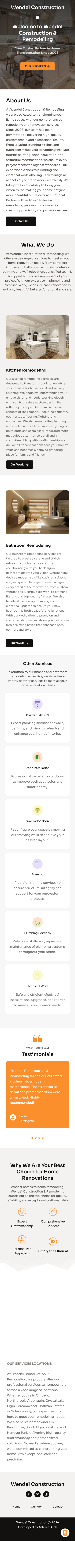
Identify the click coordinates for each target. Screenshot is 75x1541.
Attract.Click (48, 1527)
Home (16, 1506)
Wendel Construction (37, 7)
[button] (37, 17)
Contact (57, 1506)
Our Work (37, 1506)
